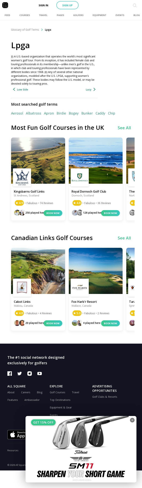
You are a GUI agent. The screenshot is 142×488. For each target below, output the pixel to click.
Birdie (61, 113)
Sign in (43, 5)
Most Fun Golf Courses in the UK (57, 127)
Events (54, 415)
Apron (49, 113)
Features (12, 400)
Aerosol (17, 113)
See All (124, 127)
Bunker (87, 113)
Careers (25, 392)
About (11, 392)
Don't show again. (82, 479)
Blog (39, 392)
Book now (53, 213)
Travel (75, 392)
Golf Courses (57, 392)
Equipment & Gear (61, 407)
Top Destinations (60, 400)
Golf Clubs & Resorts (104, 396)
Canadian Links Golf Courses (52, 238)
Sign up (67, 5)
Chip (111, 113)
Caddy (100, 113)
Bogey (74, 113)
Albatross (33, 113)
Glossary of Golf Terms (25, 29)
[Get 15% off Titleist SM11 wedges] (81, 449)
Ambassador (32, 400)
